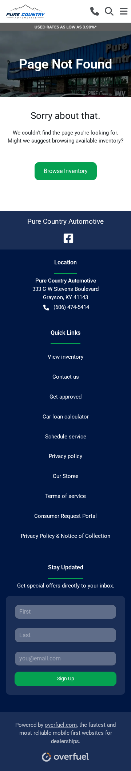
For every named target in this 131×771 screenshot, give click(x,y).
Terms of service (65, 496)
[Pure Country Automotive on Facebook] (65, 238)
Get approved (65, 396)
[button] (94, 11)
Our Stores (66, 476)
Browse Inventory (66, 171)
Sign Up (65, 678)
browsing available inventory (86, 140)
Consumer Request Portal (65, 516)
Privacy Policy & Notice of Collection (65, 536)
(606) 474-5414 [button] (71, 307)
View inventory (65, 357)
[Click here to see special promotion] (65, 27)
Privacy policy (65, 456)
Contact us (65, 377)
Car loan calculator (66, 416)
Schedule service (65, 436)
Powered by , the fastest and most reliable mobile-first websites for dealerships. (65, 733)
